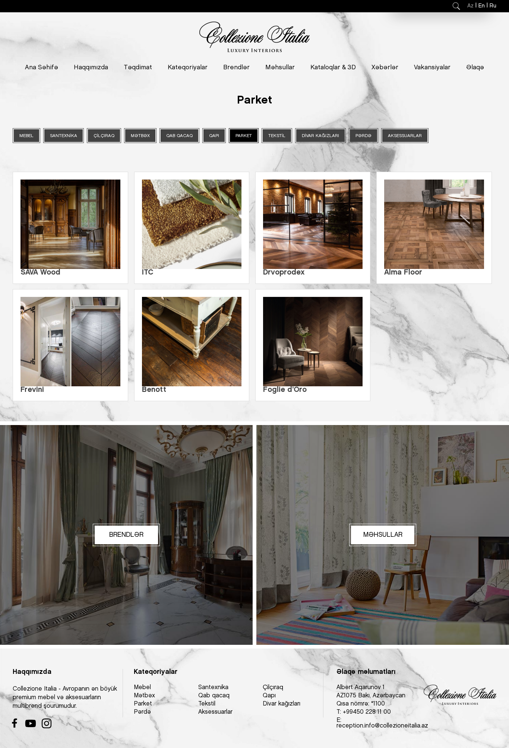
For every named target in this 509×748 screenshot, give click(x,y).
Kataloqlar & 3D (333, 67)
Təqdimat (138, 67)
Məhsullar (280, 67)
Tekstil (206, 704)
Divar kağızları (281, 704)
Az (470, 6)
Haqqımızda (91, 67)
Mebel (142, 687)
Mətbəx (144, 695)
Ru (493, 6)
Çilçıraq (273, 687)
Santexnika (213, 687)
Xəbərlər (385, 67)
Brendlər (236, 67)
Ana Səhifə (41, 67)
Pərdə (142, 712)
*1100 (378, 704)
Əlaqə (475, 67)
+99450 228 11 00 (367, 712)
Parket (143, 704)
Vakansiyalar (432, 67)
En (481, 6)
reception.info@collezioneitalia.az (382, 726)
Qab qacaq (214, 695)
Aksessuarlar (215, 712)
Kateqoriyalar (188, 67)
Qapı (269, 695)
